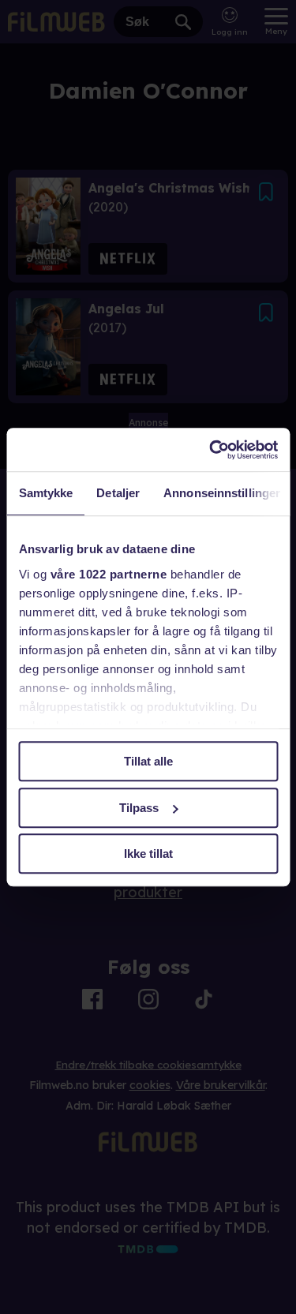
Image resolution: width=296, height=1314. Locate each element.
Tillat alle (148, 761)
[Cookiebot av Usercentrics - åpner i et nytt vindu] (211, 450)
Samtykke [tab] (45, 493)
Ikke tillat (148, 853)
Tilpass (139, 807)
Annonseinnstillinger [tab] (221, 493)
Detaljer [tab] (118, 493)
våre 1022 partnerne (108, 574)
